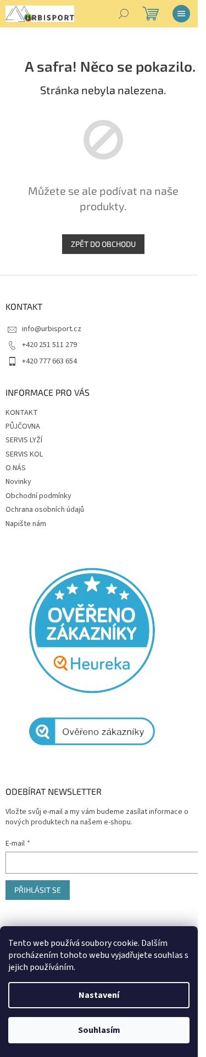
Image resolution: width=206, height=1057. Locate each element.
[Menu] (181, 14)
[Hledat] (124, 14)
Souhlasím (99, 1030)
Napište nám (25, 523)
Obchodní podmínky (38, 495)
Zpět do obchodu (103, 244)
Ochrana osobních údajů (44, 509)
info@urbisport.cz (51, 329)
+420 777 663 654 (49, 361)
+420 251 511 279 (49, 344)
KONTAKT (21, 412)
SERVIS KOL (24, 454)
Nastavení (99, 995)
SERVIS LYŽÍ (23, 440)
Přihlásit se (37, 889)
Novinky (18, 481)
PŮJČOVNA (22, 426)
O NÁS (15, 468)
